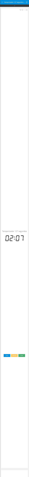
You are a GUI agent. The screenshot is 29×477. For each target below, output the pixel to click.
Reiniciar (14, 355)
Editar (7, 355)
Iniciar (21, 355)
